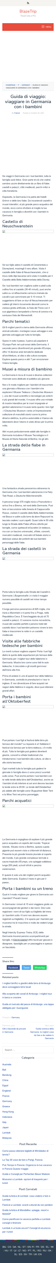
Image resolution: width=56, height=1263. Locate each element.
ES (20, 1254)
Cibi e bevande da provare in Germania (14, 1028)
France (5, 1095)
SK (49, 1250)
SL (15, 1254)
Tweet (26, 967)
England (6, 1090)
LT (19, 1250)
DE (42, 1246)
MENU (48, 27)
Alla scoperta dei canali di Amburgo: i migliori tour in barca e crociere (27, 995)
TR (30, 1254)
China (5, 1080)
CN (40, 1254)
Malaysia (7, 1137)
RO (39, 1250)
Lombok (6, 1132)
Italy (4, 1122)
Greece (6, 1106)
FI (33, 1246)
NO (24, 1250)
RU (44, 1250)
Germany (16, 1017)
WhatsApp (40, 967)
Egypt (5, 1085)
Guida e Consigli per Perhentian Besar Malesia (26, 1173)
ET (24, 1246)
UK (35, 1254)
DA (14, 1246)
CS (9, 1246)
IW (52, 1246)
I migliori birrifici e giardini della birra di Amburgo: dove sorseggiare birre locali (26, 984)
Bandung (6, 1074)
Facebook (13, 967)
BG (4, 1246)
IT (11, 1250)
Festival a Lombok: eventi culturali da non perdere (27, 1204)
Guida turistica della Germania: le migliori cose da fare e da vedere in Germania (42, 1032)
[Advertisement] (28, 58)
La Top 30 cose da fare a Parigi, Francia (22, 1159)
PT (29, 1250)
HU (6, 1250)
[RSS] (28, 3)
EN (29, 1246)
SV (25, 1254)
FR (37, 1246)
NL (19, 1246)
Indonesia (7, 1116)
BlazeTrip (28, 11)
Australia (6, 1064)
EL (47, 1246)
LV (15, 1250)
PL (34, 1250)
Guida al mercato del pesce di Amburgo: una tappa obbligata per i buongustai (28, 1005)
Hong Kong (8, 1111)
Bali (4, 1069)
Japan (5, 1127)
